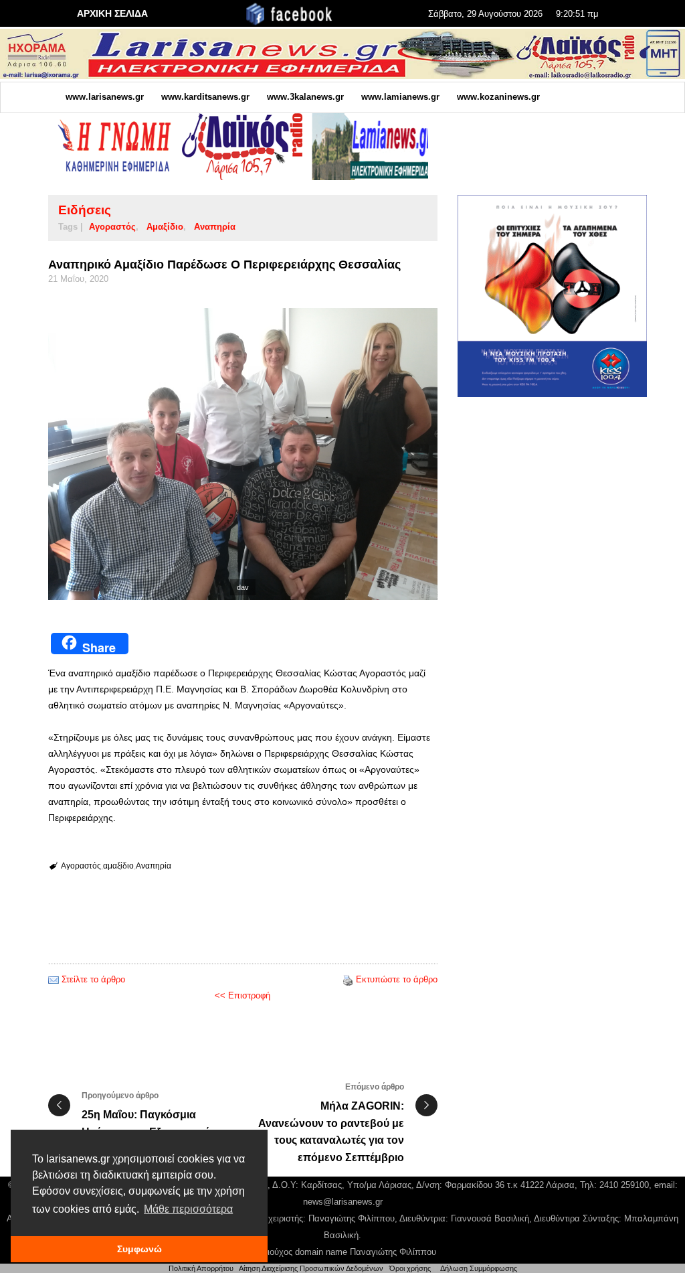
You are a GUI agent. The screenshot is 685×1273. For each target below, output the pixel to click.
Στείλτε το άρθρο (93, 979)
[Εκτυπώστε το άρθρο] (347, 979)
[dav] (242, 454)
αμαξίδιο (164, 227)
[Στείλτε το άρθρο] (53, 979)
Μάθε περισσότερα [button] (188, 1209)
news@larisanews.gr (343, 1202)
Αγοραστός (112, 227)
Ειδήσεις (84, 210)
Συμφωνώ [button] (139, 1249)
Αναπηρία (214, 227)
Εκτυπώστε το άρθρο (396, 979)
